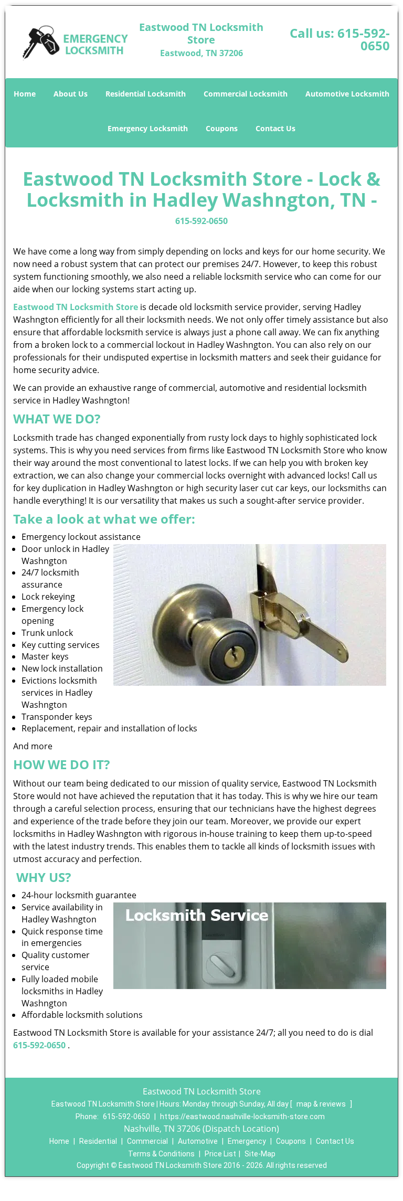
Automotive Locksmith (347, 94)
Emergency (247, 1141)
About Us (71, 94)
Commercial (147, 1141)
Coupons (222, 128)
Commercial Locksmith (246, 94)
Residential (98, 1141)
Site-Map (260, 1154)
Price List (220, 1154)
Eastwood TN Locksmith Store (75, 307)
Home (25, 94)
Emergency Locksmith (148, 128)
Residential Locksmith (145, 94)
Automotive (198, 1141)
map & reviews (321, 1104)
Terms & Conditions (161, 1154)
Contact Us (275, 128)
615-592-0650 (363, 39)
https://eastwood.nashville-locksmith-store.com (242, 1116)
